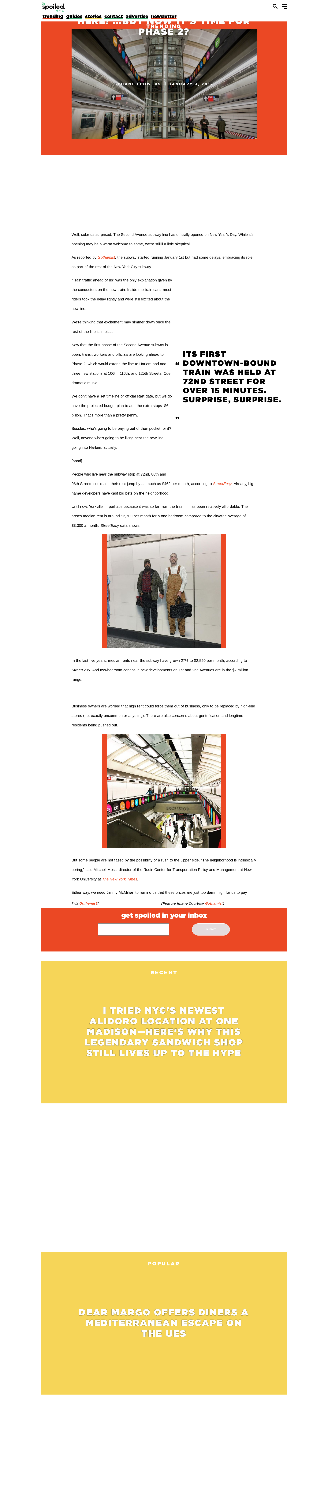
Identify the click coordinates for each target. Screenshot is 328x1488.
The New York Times (119, 879)
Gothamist (87, 903)
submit (211, 929)
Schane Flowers (137, 84)
